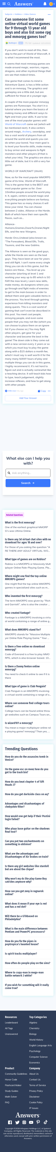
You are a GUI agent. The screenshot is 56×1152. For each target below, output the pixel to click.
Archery (26, 131)
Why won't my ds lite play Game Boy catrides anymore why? (26, 880)
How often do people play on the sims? (27, 963)
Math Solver (11, 1096)
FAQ (7, 1102)
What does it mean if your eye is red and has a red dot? (26, 905)
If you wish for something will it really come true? (27, 986)
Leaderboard (11, 1022)
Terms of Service (37, 1085)
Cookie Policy (35, 1102)
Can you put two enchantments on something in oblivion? (24, 842)
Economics (34, 1062)
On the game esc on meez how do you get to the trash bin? (26, 770)
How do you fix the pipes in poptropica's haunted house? (22, 942)
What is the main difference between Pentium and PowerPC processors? (26, 930)
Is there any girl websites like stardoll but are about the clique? (27, 867)
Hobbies (18, 14)
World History (36, 1039)
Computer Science (38, 1057)
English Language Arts (40, 1045)
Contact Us (34, 1079)
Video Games (30, 14)
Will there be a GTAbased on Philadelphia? (21, 917)
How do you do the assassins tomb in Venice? (26, 758)
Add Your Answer (28, 398)
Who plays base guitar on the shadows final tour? (27, 830)
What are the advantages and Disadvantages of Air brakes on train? (27, 855)
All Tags (9, 1028)
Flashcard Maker (13, 1085)
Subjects (8, 14)
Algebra (33, 1022)
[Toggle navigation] (4, 4)
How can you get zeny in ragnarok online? (24, 892)
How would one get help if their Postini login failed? (27, 817)
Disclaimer (34, 1096)
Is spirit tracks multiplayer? (21, 953)
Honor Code (11, 1079)
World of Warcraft (15, 124)
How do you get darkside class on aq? (27, 794)
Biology (33, 1034)
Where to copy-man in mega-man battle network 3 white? (24, 974)
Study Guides (11, 1091)
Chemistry (34, 1028)
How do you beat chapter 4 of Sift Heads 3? (24, 783)
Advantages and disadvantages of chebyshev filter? (24, 805)
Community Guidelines (16, 1074)
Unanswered (11, 1034)
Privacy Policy (36, 1091)
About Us (34, 1074)
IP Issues (33, 1108)
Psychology (34, 1051)
